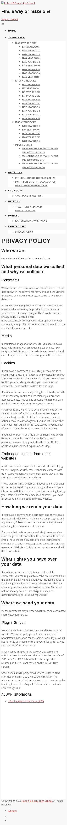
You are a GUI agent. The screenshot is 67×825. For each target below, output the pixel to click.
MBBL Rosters (23, 144)
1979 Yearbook (31, 118)
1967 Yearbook (31, 69)
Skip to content (9, 19)
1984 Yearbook (31, 141)
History (14, 201)
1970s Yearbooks (25, 80)
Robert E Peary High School (37, 800)
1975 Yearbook (31, 103)
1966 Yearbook (31, 65)
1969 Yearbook (31, 77)
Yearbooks (16, 37)
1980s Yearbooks (25, 122)
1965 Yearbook (31, 61)
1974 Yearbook (31, 99)
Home (12, 30)
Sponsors (15, 190)
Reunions (15, 172)
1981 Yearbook (30, 129)
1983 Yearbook (31, 137)
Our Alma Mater (25, 210)
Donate (13, 215)
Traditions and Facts (29, 206)
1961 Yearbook (31, 46)
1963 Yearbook (31, 54)
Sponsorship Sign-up (28, 196)
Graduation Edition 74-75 (31, 185)
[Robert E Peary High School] (18, 3)
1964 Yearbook (31, 58)
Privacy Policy (24, 231)
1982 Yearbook (31, 133)
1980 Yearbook (31, 126)
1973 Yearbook (31, 95)
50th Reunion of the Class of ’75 (35, 181)
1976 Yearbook (31, 107)
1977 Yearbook (31, 110)
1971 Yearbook (30, 88)
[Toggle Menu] (2, 23)
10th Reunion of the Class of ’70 (35, 178)
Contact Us (17, 226)
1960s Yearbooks (25, 43)
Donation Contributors (31, 221)
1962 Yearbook (31, 50)
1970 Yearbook (31, 84)
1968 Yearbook (31, 73)
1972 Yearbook (31, 92)
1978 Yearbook (31, 114)
